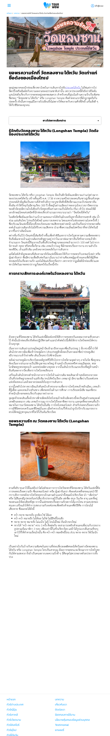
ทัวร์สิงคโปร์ (13, 725)
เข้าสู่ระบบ (99, 5)
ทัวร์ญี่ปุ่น (12, 710)
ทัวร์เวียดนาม (14, 720)
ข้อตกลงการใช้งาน (65, 715)
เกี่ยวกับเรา (61, 704)
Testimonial (62, 725)
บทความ (16, 13)
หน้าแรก (9, 13)
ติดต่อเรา (60, 710)
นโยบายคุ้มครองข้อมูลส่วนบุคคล (72, 720)
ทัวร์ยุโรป (11, 730)
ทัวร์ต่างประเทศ (15, 704)
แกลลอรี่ (59, 730)
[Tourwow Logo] (51, 5)
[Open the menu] (9, 6)
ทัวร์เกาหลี (12, 715)
